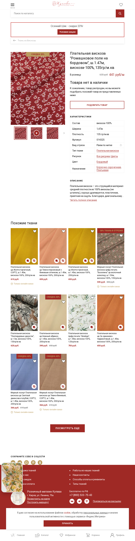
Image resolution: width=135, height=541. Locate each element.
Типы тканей (79, 484)
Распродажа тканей (25, 470)
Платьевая (102, 170)
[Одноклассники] (40, 462)
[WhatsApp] (26, 462)
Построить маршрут (38, 502)
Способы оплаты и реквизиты (89, 479)
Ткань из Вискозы (27, 40)
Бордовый (102, 161)
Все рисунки (103, 156)
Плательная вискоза (108, 150)
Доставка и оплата (24, 484)
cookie (67, 512)
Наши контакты (81, 475)
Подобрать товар (97, 105)
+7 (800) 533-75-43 (80, 495)
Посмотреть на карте (38, 498)
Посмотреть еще (67, 428)
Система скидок (22, 479)
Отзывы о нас (21, 475)
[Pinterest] (33, 462)
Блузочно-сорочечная (109, 167)
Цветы (114, 156)
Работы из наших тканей (86, 470)
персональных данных (95, 512)
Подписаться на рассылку (107, 501)
